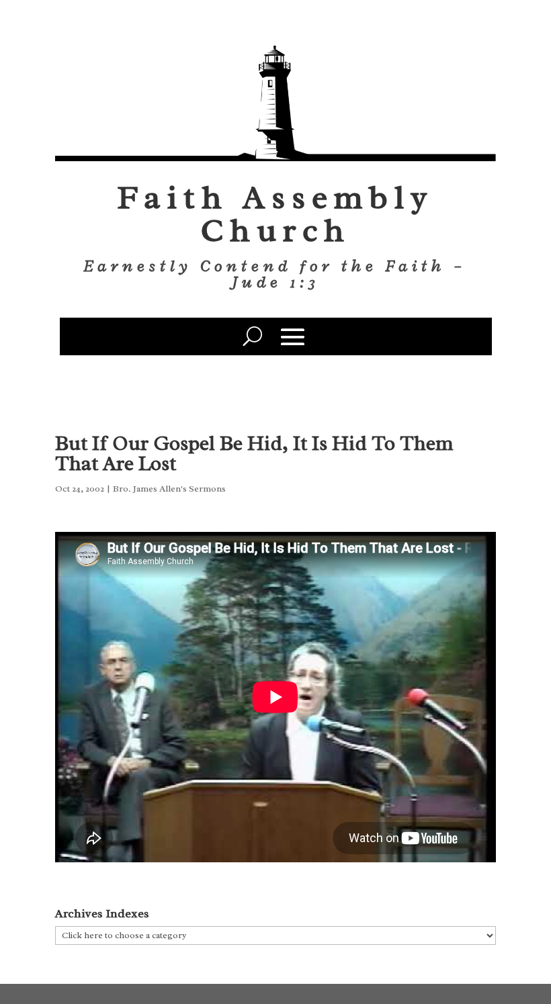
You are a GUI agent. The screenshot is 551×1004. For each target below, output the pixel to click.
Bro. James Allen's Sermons (169, 488)
